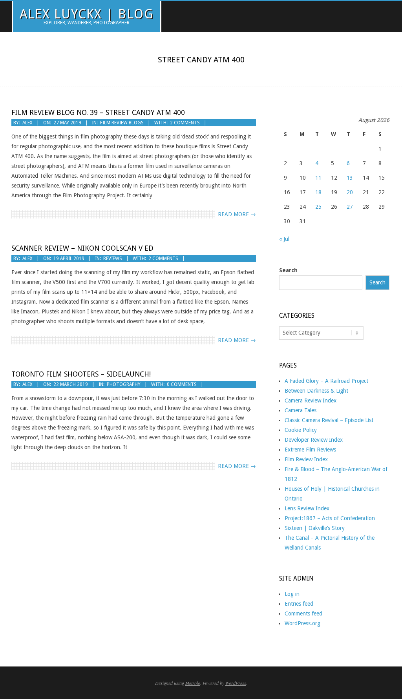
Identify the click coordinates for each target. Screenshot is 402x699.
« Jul (284, 239)
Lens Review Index (307, 508)
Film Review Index (306, 459)
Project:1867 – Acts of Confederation (330, 518)
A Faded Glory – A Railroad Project (326, 381)
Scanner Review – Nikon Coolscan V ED (82, 248)
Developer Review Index (314, 440)
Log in (292, 594)
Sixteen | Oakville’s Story (315, 528)
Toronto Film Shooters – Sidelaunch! (81, 374)
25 (318, 207)
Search (288, 270)
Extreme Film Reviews (310, 449)
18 (318, 192)
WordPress (235, 683)
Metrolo (192, 683)
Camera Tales (300, 410)
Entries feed (299, 604)
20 (350, 192)
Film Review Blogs (122, 123)
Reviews (112, 258)
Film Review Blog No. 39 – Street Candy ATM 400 (98, 112)
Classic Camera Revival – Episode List (329, 420)
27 (350, 207)
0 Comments (182, 384)
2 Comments (185, 123)
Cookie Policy (301, 430)
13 (350, 178)
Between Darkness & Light (316, 391)
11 (318, 178)
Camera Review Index (310, 400)
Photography (124, 384)
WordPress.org (302, 623)
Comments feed (303, 613)
